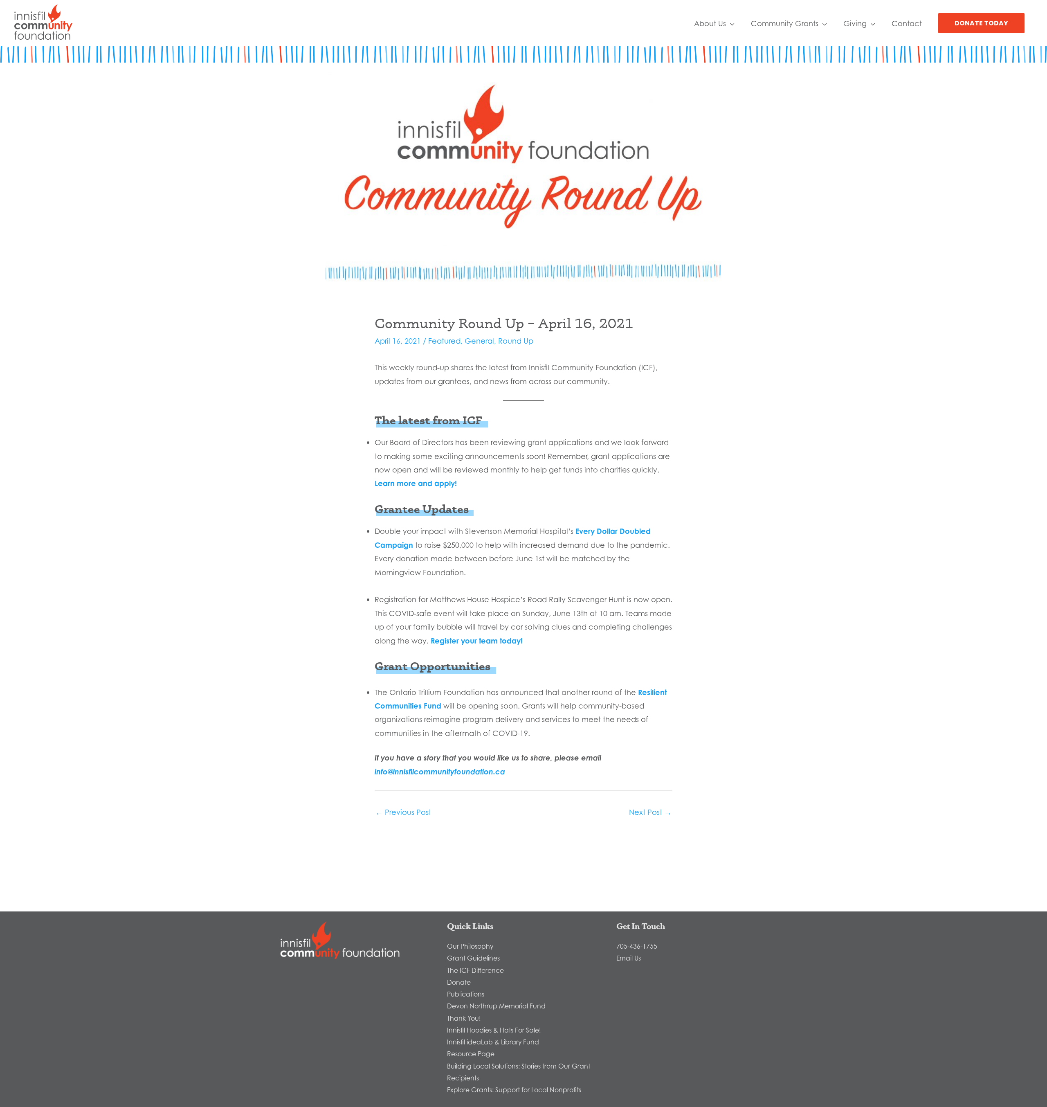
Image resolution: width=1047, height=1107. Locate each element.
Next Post (650, 812)
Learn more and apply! (416, 483)
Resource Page (470, 1054)
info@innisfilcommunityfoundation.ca (440, 771)
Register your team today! (477, 640)
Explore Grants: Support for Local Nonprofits (514, 1090)
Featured (444, 340)
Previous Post (403, 812)
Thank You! (464, 1018)
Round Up (515, 340)
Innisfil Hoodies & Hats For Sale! (494, 1030)
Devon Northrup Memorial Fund (496, 1006)
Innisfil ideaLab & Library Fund (493, 1042)
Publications (465, 994)
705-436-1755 (636, 946)
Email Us (628, 958)
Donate (459, 982)
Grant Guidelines (473, 958)
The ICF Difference (475, 970)
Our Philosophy (470, 946)
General (479, 340)
